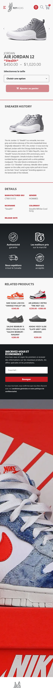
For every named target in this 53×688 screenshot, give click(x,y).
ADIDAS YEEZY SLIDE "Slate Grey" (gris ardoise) (37, 329)
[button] (4, 28)
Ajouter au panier (29, 88)
